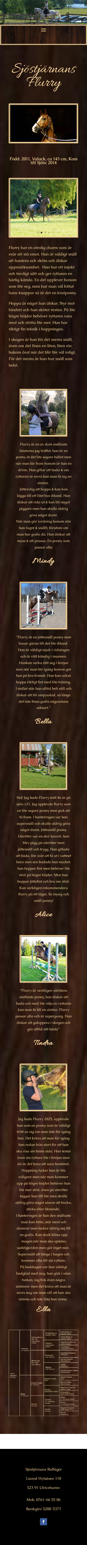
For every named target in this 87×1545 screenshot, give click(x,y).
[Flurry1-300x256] (43, 236)
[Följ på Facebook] (43, 1521)
